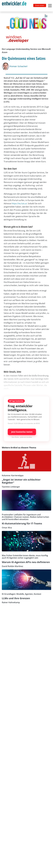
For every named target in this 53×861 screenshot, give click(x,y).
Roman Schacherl (18, 66)
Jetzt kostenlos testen (22, 431)
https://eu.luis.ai (19, 203)
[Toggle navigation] (15, 6)
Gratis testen (39, 5)
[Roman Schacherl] (6, 66)
